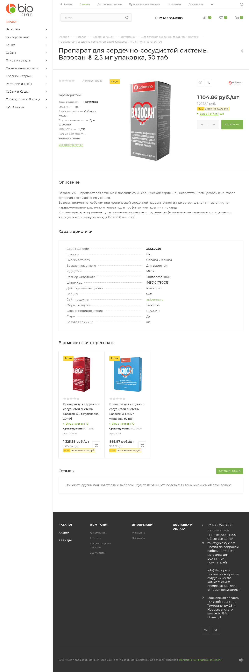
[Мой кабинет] (241, 5)
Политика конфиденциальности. (200, 659)
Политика (138, 538)
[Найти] (127, 17)
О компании (98, 532)
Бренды (65, 540)
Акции (64, 532)
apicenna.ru (154, 299)
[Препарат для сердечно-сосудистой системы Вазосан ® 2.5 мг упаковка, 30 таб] (151, 121)
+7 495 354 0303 (170, 18)
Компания (99, 524)
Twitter (216, 630)
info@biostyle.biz (219, 570)
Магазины (139, 532)
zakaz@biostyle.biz (221, 543)
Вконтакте (206, 630)
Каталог (66, 524)
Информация (143, 524)
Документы (97, 552)
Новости (95, 538)
